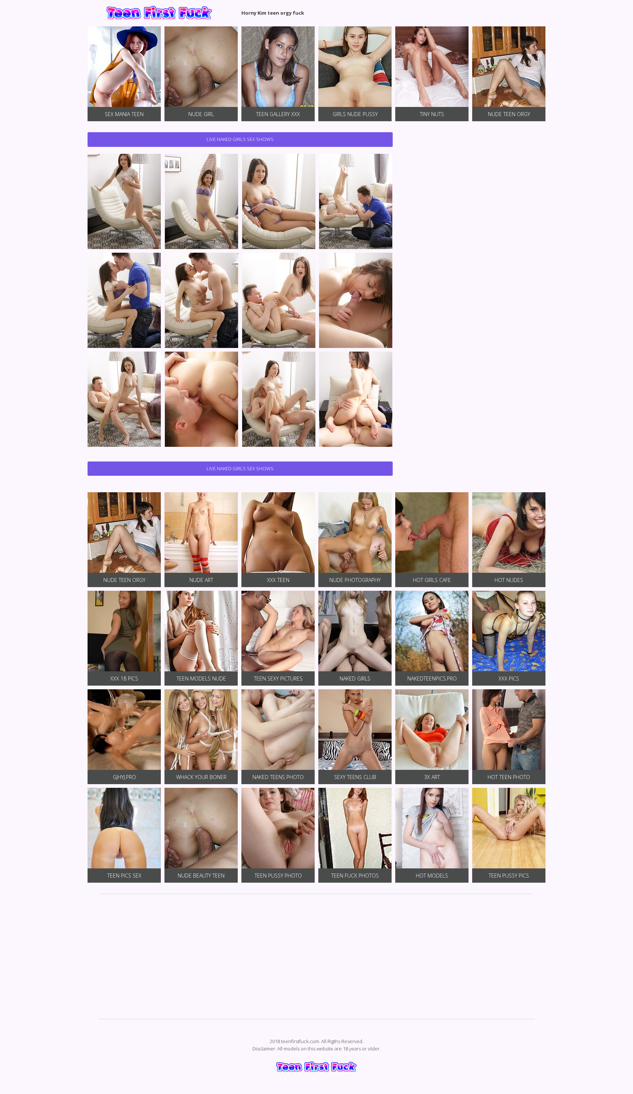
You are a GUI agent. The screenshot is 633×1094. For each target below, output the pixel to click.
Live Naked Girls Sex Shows (240, 139)
